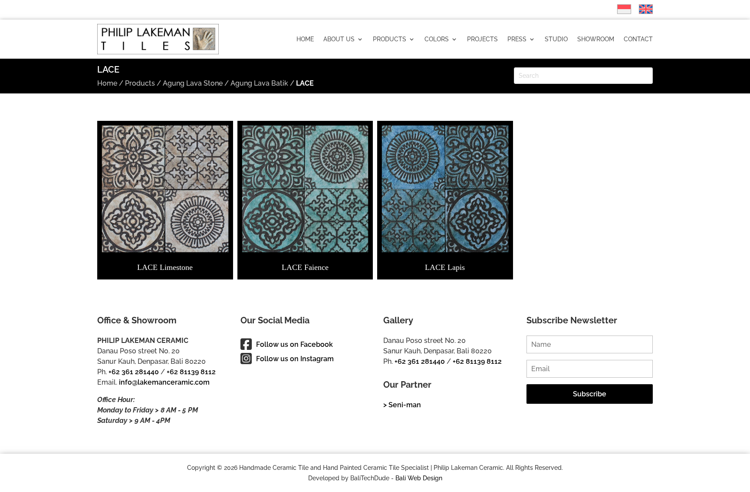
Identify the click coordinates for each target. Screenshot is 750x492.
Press (516, 39)
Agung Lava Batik (259, 83)
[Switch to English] (641, 9)
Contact (638, 39)
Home (305, 39)
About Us (339, 39)
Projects (482, 39)
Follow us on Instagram (295, 359)
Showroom (595, 39)
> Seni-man (402, 405)
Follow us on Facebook (294, 344)
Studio (556, 39)
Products (389, 39)
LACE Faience (305, 267)
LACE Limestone (165, 267)
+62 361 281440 (134, 372)
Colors (436, 39)
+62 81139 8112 (191, 372)
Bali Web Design (418, 478)
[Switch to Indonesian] (620, 9)
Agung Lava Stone (193, 83)
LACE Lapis (445, 267)
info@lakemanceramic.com (164, 382)
